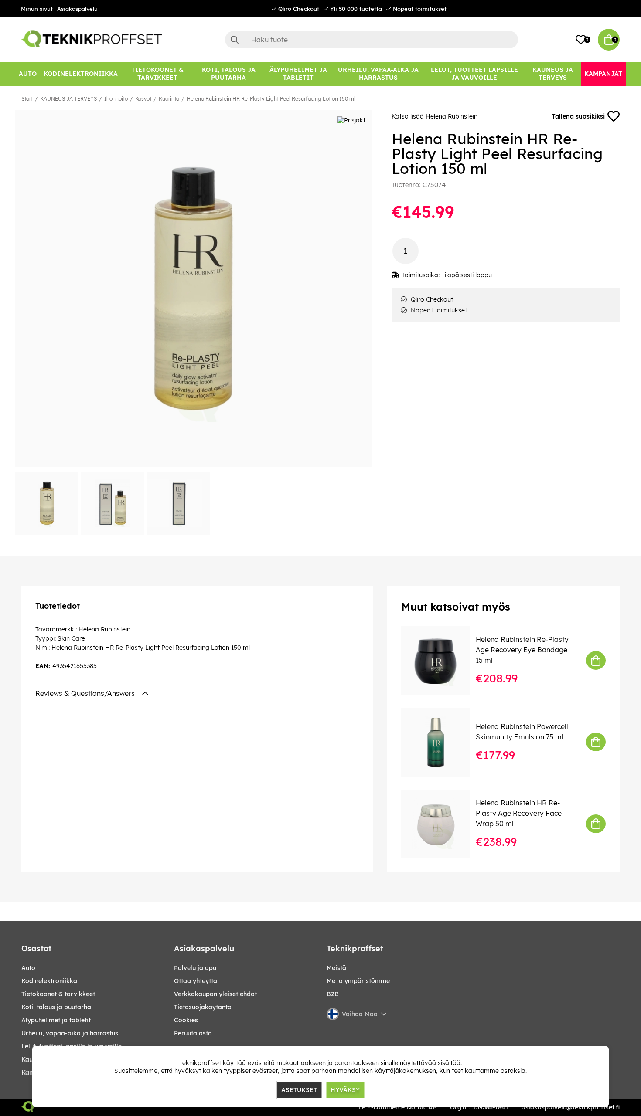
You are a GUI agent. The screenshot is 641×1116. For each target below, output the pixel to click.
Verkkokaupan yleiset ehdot (215, 994)
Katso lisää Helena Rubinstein (434, 116)
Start (27, 98)
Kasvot (143, 98)
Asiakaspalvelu (77, 8)
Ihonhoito (116, 98)
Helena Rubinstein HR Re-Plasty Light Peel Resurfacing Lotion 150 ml (271, 98)
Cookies (186, 1020)
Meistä (336, 968)
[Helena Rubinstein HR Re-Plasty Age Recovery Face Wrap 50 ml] (441, 824)
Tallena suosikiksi (578, 116)
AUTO (28, 968)
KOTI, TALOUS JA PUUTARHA (56, 1007)
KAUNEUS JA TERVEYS (68, 98)
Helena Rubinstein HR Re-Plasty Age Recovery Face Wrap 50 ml (519, 813)
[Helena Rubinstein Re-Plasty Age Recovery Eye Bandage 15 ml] (441, 660)
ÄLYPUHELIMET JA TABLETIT (56, 1020)
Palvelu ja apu (195, 968)
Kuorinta (169, 98)
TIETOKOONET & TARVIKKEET (58, 994)
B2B (333, 994)
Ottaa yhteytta (195, 981)
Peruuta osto (193, 1033)
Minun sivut (37, 8)
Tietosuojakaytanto (203, 1007)
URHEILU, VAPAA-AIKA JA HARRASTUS (69, 1033)
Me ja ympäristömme (358, 981)
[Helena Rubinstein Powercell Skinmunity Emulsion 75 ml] (441, 742)
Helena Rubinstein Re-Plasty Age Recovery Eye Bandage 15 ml (522, 650)
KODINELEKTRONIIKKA (49, 981)
